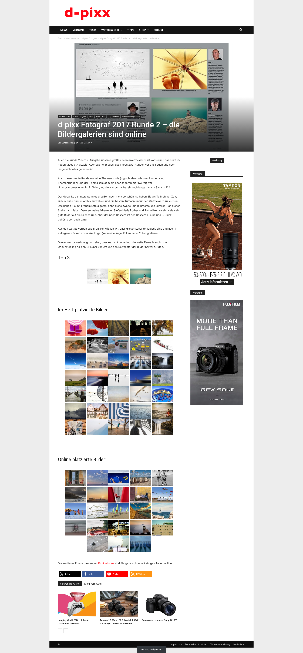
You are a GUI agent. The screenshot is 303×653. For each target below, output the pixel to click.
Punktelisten (106, 563)
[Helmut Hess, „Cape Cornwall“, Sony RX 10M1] (140, 276)
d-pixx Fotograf (89, 38)
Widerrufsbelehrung (220, 644)
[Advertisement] (181, 13)
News (64, 30)
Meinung (78, 30)
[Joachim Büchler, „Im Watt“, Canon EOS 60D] (97, 276)
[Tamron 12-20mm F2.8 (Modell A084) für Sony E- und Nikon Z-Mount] (119, 604)
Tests (92, 30)
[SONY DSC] (140, 345)
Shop (142, 30)
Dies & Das (100, 116)
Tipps (130, 30)
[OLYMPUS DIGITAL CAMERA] (75, 328)
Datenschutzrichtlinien (196, 644)
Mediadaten (239, 644)
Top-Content (113, 116)
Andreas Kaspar (70, 142)
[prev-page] (60, 630)
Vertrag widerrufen (151, 649)
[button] (241, 30)
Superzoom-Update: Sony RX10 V (159, 620)
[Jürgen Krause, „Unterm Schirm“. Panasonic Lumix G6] (118, 276)
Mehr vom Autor (93, 583)
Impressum (176, 644)
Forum (158, 30)
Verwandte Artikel (70, 583)
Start (60, 38)
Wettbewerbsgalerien (131, 116)
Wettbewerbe (110, 30)
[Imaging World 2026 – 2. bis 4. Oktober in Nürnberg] (77, 604)
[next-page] (65, 630)
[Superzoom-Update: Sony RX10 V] (161, 604)
